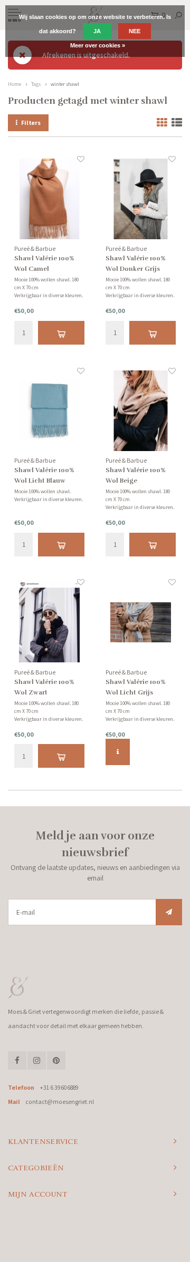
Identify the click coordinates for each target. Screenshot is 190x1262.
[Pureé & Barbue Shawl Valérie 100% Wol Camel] (49, 199)
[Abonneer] (169, 912)
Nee (134, 31)
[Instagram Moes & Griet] (36, 1060)
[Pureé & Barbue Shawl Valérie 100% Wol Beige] (141, 411)
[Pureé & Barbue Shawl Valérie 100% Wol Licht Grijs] (141, 622)
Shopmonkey (95, 1242)
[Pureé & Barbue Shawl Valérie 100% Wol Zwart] (49, 622)
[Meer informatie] (118, 752)
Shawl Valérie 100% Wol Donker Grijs (136, 263)
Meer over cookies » (97, 45)
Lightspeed (133, 1233)
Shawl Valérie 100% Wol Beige (136, 475)
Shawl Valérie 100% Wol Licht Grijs (136, 687)
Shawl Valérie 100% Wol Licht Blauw (44, 475)
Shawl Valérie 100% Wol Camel (44, 263)
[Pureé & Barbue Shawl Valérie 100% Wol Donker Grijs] (141, 199)
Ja (97, 31)
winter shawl (65, 84)
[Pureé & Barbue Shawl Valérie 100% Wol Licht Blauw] (49, 411)
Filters (31, 122)
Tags (36, 84)
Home (14, 84)
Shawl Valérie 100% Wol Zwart (44, 687)
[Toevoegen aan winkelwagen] (61, 333)
